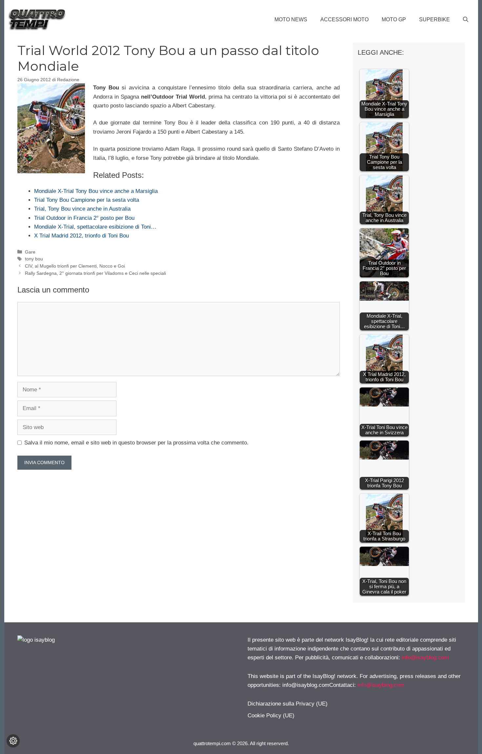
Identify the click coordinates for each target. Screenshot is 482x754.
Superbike (434, 19)
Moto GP (394, 19)
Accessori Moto (344, 19)
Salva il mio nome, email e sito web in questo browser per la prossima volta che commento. (136, 443)
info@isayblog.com (425, 657)
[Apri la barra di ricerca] (465, 19)
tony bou (34, 258)
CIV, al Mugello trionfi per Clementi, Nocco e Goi (75, 266)
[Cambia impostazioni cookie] (13, 740)
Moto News (290, 19)
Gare (30, 251)
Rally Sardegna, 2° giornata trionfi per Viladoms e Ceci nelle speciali (95, 273)
